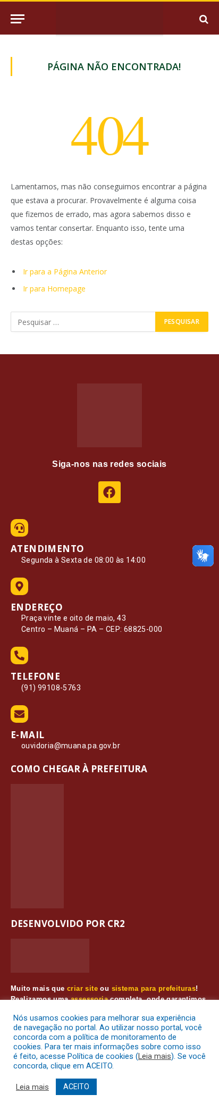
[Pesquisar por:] (83, 322)
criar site (82, 988)
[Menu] (17, 19)
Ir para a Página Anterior (65, 271)
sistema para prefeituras (154, 988)
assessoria (89, 999)
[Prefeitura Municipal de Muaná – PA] (109, 19)
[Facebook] (109, 492)
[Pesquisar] (202, 19)
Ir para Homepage (54, 288)
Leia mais (154, 1056)
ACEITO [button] (76, 1086)
